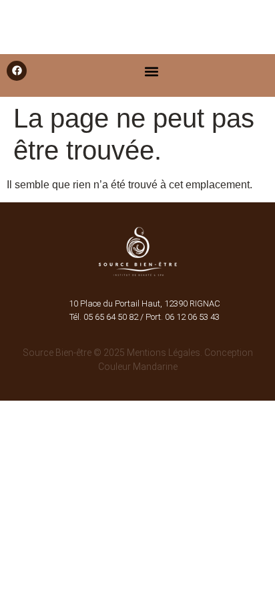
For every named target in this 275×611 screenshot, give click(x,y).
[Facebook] (17, 71)
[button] (151, 72)
